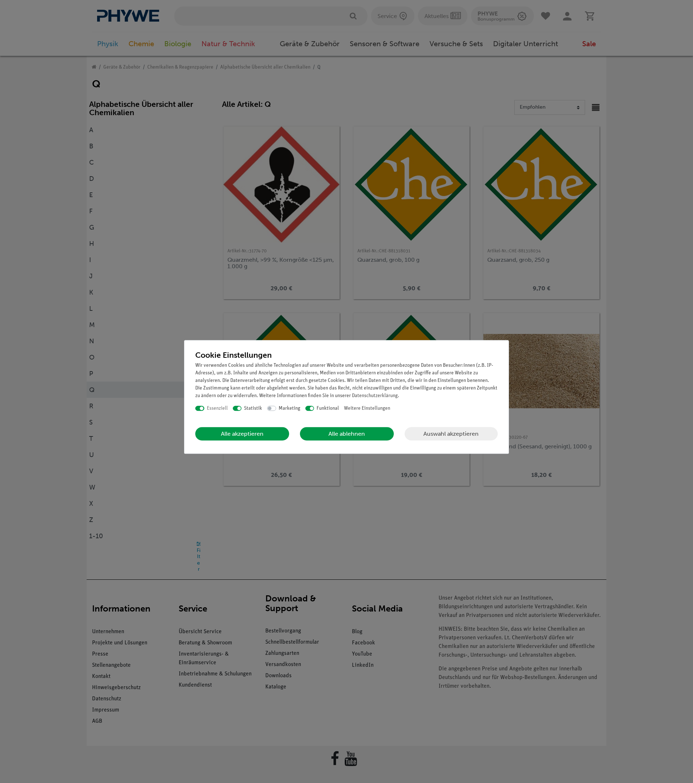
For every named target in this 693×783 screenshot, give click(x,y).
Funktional (328, 408)
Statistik (253, 408)
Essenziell (217, 408)
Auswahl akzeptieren (451, 433)
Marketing (289, 408)
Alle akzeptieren (242, 433)
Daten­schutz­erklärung (375, 396)
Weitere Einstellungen (367, 408)
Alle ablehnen (346, 433)
